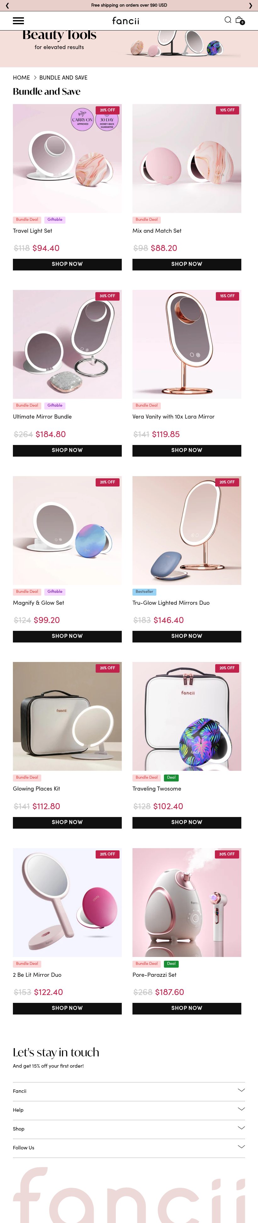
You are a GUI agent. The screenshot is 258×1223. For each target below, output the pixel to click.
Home (21, 78)
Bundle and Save (63, 78)
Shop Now (67, 264)
